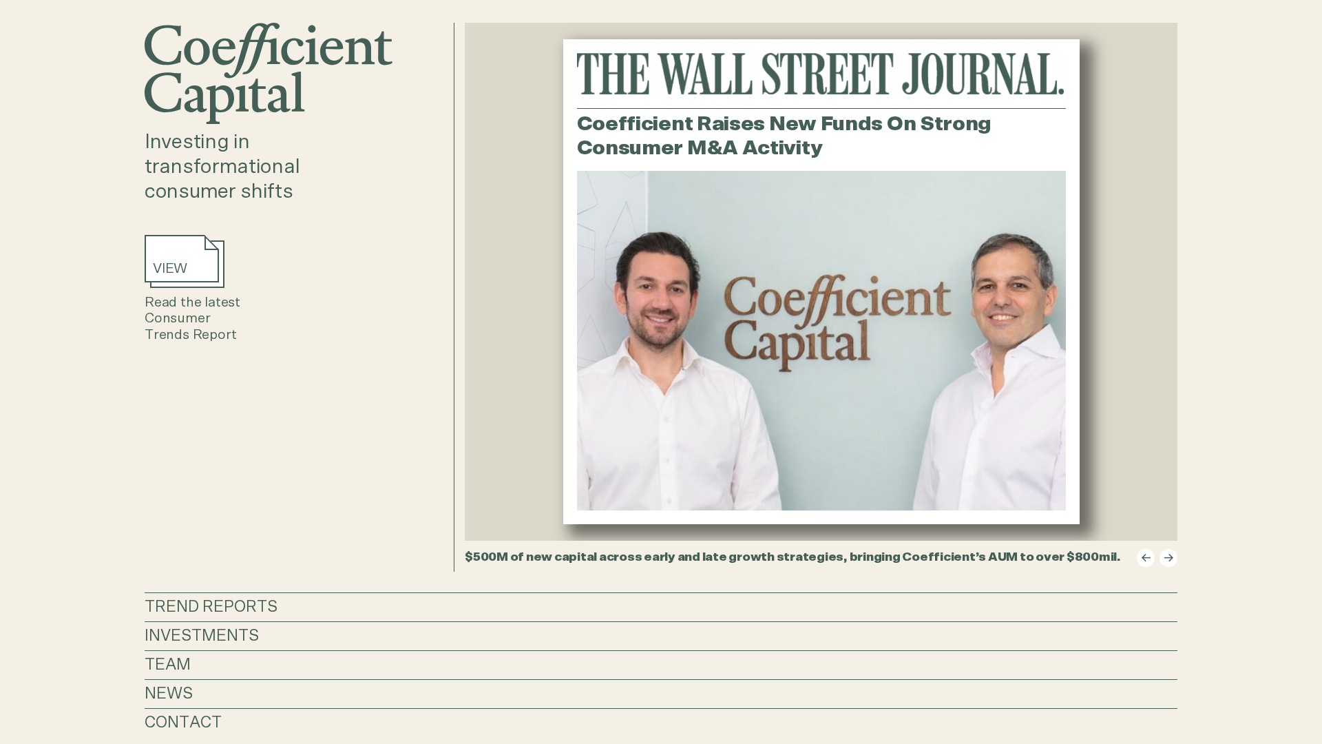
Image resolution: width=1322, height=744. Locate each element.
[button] (661, 606)
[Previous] (1146, 558)
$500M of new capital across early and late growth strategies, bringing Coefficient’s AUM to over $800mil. (793, 557)
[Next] (1168, 558)
